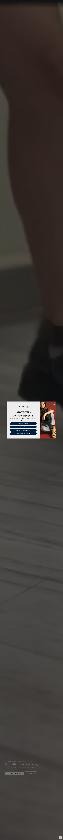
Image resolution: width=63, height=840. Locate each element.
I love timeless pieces (23, 423)
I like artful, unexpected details (23, 430)
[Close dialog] (54, 404)
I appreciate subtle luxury (23, 427)
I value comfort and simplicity (23, 433)
